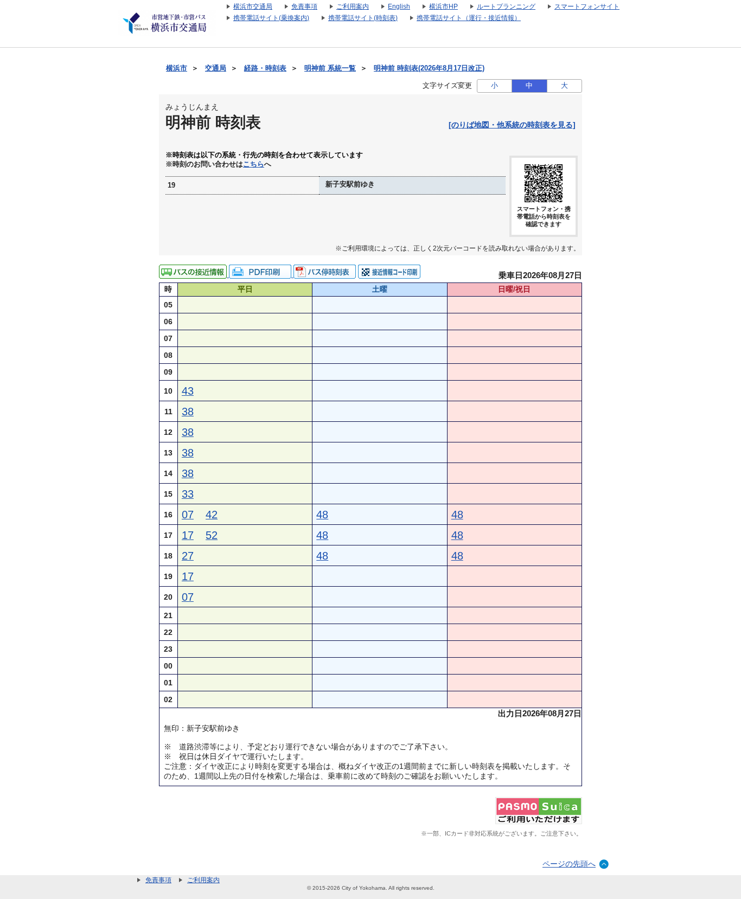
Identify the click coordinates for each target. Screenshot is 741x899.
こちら (253, 164)
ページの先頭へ (569, 863)
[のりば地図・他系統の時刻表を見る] (512, 124)
